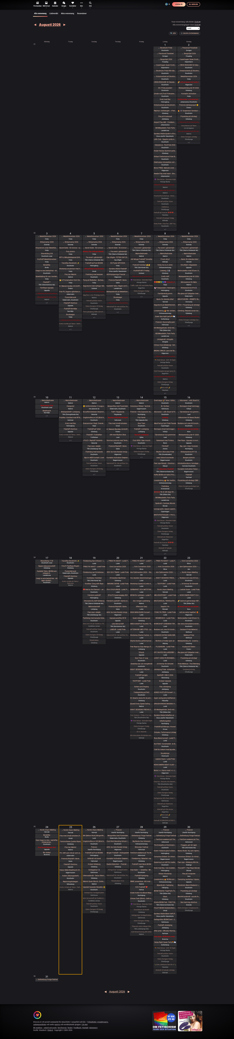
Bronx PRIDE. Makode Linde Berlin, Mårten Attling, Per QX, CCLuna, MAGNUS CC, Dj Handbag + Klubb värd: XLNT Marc (165, 168)
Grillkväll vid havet (94, 858)
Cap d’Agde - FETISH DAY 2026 (118, 257)
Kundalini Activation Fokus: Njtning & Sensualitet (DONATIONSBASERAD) (189, 469)
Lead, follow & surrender (165, 458)
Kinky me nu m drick (165, 265)
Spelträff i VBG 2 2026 (165, 675)
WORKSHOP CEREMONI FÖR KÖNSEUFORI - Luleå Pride (165, 624)
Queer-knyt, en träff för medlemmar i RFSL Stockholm (165, 862)
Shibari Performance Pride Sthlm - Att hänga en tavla (165, 156)
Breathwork (47, 411)
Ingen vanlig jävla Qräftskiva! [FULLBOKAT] (165, 698)
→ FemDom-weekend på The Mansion (165, 839)
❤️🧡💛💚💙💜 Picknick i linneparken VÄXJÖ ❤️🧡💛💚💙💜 (165, 282)
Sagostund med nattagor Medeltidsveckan (94, 286)
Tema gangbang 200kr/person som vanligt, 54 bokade (94, 312)
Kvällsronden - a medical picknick (189, 99)
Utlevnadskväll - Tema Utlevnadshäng (94, 876)
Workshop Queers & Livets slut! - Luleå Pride (141, 584)
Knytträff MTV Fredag (141, 271)
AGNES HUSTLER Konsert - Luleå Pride (165, 692)
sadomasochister (39, 1024)
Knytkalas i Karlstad (94, 578)
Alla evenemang (40, 13)
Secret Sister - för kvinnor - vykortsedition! (70, 248)
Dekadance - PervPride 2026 (165, 145)
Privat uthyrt (165, 259)
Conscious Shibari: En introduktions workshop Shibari (165, 857)
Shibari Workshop (165, 874)
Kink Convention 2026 (118, 567)
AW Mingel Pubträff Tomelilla (141, 259)
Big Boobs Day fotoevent (141, 841)
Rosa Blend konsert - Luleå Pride (165, 738)
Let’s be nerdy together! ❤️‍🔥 (188, 612)
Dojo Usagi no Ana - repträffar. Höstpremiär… (47, 841)
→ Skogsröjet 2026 (165, 59)
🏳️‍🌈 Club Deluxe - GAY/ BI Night (165, 360)
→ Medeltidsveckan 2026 (47, 236)
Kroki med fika (165, 99)
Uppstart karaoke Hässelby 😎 (94, 887)
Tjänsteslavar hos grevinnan (165, 435)
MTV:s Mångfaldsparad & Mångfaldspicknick (70, 257)
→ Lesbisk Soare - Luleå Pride (188, 589)
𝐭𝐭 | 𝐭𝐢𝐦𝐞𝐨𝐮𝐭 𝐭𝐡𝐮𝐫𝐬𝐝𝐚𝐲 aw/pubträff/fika (118, 429)
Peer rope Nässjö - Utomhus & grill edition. (165, 463)
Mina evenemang (67, 13)
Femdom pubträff (94, 595)
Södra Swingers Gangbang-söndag (189, 908)
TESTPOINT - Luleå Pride (141, 681)
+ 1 (165, 229)
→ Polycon (118, 830)
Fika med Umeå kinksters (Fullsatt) (70, 836)
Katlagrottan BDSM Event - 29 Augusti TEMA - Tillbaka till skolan (165, 919)
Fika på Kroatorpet (165, 116)
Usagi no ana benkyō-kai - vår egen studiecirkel (47, 271)
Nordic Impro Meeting (165, 589)
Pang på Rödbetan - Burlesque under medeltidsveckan (94, 280)
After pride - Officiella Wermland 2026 (165, 931)
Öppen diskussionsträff (46, 566)
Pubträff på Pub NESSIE (94, 263)
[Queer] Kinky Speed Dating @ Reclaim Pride (141, 704)
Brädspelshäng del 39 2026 (189, 88)
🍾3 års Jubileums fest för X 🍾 (165, 964)
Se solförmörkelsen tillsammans (94, 412)
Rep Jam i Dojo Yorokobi (189, 446)
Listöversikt (53, 13)
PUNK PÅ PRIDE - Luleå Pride (165, 612)
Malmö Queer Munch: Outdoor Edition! (94, 881)
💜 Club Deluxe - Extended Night (165, 179)
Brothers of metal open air (165, 641)
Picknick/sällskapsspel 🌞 (188, 105)
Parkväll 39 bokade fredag (165, 218)
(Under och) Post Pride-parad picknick (165, 94)
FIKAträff (165, 446)
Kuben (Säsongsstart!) (70, 876)
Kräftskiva (165, 207)
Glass (165, 897)
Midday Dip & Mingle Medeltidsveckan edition (94, 251)
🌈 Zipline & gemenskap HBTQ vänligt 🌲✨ (189, 601)
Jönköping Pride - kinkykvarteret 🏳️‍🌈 (165, 669)
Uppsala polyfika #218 (118, 618)
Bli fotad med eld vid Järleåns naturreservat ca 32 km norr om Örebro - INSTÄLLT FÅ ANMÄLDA (189, 429)
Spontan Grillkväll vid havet (118, 417)
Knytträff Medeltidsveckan (46, 259)
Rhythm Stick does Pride (165, 452)
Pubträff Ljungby (141, 675)
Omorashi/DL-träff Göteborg (94, 601)
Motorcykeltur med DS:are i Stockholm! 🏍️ (189, 271)
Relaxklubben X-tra (117, 881)
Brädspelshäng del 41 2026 (189, 435)
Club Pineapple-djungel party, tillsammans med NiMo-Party (165, 371)
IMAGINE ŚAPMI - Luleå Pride (117, 584)
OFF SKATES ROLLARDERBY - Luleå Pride (165, 652)
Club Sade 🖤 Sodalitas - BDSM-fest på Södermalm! (141, 870)
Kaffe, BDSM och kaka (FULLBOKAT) (165, 475)
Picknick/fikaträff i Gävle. (118, 280)
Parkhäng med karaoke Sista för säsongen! (94, 618)
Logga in (178, 4)
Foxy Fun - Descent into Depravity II (165, 781)
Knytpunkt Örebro (188, 647)
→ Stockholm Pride (165, 48)
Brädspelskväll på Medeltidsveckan (118, 292)
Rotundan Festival (141, 847)
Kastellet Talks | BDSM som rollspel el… (47, 572)
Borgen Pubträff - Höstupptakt (118, 853)
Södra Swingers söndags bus (189, 320)
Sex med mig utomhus (189, 902)
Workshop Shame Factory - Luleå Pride (141, 635)
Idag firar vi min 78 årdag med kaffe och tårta (94, 295)
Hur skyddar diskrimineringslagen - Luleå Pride (141, 578)
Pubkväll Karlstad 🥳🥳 (141, 265)
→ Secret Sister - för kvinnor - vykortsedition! (94, 248)
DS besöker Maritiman (118, 578)
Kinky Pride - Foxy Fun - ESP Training (165, 224)
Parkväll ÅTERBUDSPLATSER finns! (165, 820)
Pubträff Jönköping (165, 925)
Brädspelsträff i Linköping (70, 412)
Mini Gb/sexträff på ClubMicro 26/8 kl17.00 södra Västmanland (94, 898)
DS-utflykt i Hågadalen (189, 265)
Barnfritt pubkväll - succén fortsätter (189, 897)
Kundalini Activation (188, 94)
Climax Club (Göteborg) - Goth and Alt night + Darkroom (165, 345)
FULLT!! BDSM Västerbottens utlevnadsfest (165, 908)
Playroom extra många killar (141, 926)
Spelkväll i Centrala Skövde (165, 503)
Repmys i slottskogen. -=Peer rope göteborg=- (165, 111)
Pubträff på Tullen (94, 429)
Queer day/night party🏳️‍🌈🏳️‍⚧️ (165, 316)
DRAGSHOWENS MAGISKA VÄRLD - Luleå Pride (165, 704)
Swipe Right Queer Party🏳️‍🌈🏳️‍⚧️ (165, 942)
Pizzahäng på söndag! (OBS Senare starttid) (189, 480)
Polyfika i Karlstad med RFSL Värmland (70, 417)
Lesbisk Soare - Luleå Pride (165, 759)
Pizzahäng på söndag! (189, 116)
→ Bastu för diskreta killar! (188, 259)
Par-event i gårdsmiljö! (94, 257)
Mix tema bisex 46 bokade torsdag (141, 735)
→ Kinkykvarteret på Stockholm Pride (165, 76)
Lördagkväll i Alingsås (165, 339)
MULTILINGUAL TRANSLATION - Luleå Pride (165, 601)
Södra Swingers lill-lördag (94, 306)
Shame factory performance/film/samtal (141, 641)
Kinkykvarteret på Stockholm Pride (165, 105)
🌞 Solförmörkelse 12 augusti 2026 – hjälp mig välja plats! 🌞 (94, 406)
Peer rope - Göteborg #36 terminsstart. (189, 862)
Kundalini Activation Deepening (118, 458)
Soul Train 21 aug (141, 658)
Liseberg (165, 417)
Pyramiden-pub (70, 297)
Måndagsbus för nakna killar (46, 297)
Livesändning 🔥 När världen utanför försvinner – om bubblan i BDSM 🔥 (165, 311)
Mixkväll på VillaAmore (165, 537)
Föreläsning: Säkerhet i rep (141, 858)
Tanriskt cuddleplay (141, 435)
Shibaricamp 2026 (47, 242)
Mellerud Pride (189, 635)
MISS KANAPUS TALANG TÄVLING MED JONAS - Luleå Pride (141, 624)
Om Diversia (62, 1028)
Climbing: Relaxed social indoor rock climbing (189, 311)
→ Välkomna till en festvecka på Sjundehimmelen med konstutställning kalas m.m (189, 122)
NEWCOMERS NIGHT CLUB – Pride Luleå (165, 765)
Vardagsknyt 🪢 (94, 870)
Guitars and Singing (141, 687)
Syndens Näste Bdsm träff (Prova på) (165, 914)
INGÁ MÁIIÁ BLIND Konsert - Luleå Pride (141, 612)
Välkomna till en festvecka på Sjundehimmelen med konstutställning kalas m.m (165, 185)
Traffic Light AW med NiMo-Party (141, 285)
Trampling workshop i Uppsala (189, 879)
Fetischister (91, 1022)
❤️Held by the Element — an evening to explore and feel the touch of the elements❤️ (94, 589)
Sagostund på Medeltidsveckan (165, 305)
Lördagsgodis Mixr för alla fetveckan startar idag (165, 190)
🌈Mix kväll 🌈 (165, 388)
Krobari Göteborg (94, 864)
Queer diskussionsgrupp (141, 618)
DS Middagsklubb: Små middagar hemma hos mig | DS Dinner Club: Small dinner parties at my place (165, 328)
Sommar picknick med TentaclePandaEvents (118, 440)
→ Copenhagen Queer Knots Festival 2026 (165, 65)
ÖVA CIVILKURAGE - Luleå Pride (118, 589)
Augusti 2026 (50, 24)
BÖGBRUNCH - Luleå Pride (165, 618)
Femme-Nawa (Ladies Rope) (70, 841)
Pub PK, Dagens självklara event (70, 292)
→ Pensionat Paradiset (165, 53)
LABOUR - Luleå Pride (117, 629)
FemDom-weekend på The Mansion (141, 853)
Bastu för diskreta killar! (165, 299)
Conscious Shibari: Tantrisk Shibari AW (141, 406)
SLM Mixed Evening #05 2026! (141, 932)
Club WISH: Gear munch (141, 440)
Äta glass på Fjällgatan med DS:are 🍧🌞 (189, 293)
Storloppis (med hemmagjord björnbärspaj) (165, 429)
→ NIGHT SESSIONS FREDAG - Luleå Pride (165, 578)
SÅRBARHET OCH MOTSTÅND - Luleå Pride (141, 589)
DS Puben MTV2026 (117, 263)
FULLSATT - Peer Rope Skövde (189, 868)
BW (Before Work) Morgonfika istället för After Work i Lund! (94, 836)
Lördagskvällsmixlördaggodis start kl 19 (165, 376)
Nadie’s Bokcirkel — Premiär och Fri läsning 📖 (118, 864)
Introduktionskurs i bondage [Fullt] (189, 463)
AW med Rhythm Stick (118, 435)
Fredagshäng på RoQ (141, 692)
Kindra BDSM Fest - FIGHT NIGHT (165, 902)
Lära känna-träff (118, 624)
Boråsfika (46, 265)
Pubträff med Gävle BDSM (141, 864)
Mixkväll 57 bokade (165, 548)
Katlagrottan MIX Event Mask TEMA (165, 798)
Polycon (94, 847)
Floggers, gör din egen (189, 845)
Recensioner (82, 13)
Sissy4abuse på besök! (141, 910)
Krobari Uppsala (165, 681)
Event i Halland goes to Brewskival (165, 851)
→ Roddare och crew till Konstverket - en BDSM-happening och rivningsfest (189, 578)
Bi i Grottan (165, 406)
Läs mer (85, 1024)
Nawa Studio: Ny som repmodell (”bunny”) (189, 851)
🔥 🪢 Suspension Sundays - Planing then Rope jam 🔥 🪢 (189, 111)
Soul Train (141, 423)
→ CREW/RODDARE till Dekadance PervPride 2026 (189, 65)
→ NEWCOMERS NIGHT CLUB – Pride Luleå (189, 595)
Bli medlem (193, 4)
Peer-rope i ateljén (94, 446)
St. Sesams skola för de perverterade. (141, 698)
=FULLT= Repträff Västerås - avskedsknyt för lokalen (94, 440)
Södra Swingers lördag (165, 382)
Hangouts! (70, 406)
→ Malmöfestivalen (165, 253)
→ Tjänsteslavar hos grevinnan (189, 412)
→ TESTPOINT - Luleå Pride (165, 584)
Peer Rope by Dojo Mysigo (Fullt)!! (141, 647)
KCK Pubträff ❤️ (141, 887)
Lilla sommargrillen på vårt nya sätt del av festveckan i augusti (189, 131)
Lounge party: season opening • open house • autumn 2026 (165, 509)
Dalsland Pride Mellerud (188, 629)
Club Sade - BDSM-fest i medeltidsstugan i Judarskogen (165, 936)
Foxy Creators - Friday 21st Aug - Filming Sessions (141, 715)
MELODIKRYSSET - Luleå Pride (165, 595)
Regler (70, 1028)
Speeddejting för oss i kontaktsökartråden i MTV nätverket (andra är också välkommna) (47, 276)
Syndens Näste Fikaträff (118, 269)
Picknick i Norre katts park (165, 322)
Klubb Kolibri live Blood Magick (141, 893)
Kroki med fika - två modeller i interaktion (165, 868)
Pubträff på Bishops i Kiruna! (165, 727)
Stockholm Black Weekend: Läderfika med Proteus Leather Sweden (189, 885)
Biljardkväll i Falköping (165, 885)
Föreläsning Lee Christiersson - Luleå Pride (94, 572)
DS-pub (141, 652)
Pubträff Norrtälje (70, 309)
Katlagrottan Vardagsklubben (94, 893)
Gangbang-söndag (189, 669)
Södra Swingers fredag (141, 291)
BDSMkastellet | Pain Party (165, 128)
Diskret (50, 1030)
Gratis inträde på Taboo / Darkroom (70, 324)
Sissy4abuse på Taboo (188, 126)
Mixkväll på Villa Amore (165, 809)
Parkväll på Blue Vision (165, 201)
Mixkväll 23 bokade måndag (165, 970)
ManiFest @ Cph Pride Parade (165, 423)
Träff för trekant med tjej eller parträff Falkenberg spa (165, 749)
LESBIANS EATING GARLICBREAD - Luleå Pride (165, 635)
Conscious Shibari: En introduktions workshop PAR (189, 857)
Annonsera (93, 1028)
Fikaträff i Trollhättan (94, 435)
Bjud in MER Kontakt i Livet (94, 458)
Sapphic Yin (165, 607)
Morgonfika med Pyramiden (118, 406)
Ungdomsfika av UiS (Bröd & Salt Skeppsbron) (94, 417)
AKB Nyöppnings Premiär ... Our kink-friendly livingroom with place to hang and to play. (118, 274)
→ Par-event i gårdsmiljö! (118, 251)
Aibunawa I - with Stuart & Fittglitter (165, 412)
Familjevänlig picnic (165, 293)
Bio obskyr (47, 852)
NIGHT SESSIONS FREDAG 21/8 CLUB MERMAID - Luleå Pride (141, 710)
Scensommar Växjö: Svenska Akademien (94, 423)
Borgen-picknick (189, 458)
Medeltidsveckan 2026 (189, 76)
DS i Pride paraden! (165, 88)
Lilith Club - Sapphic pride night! (165, 139)
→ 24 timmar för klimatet (189, 584)
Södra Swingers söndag (189, 137)
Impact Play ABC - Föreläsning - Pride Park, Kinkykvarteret (165, 122)
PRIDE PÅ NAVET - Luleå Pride (94, 567)
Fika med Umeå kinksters (118, 423)
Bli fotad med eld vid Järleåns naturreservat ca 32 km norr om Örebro (189, 607)
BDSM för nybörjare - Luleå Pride (141, 595)
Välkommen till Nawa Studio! (188, 417)
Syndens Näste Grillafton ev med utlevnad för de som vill (165, 715)
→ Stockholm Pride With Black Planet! (165, 71)
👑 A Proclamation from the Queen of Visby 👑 (70, 280)
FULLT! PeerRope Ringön (70, 566)
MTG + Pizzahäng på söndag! (189, 305)
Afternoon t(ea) (141, 607)
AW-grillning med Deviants (94, 269)
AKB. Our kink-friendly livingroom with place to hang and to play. (118, 452)
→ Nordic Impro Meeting (189, 572)
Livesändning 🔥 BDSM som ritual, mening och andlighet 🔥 (165, 879)
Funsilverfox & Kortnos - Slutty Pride (165, 196)
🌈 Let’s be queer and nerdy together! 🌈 (189, 82)
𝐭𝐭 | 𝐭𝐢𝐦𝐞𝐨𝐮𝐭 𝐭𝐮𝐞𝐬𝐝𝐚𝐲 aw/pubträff (70, 286)
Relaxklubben (94, 640)
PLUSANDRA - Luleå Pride (165, 647)
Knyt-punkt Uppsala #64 (47, 847)
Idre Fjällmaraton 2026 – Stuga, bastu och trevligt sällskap (141, 572)
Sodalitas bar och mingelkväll (141, 664)
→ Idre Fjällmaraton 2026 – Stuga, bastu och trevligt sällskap (165, 572)
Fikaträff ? (47, 282)
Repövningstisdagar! (70, 881)
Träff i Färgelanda (117, 412)
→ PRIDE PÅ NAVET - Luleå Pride (118, 561)
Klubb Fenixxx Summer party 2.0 (165, 151)
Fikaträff (189, 475)
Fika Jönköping (165, 687)
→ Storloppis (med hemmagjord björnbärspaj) (189, 406)
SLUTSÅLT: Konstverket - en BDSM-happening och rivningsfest (165, 744)
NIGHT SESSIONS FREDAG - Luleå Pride (141, 669)
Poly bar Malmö (70, 274)
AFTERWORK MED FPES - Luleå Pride (141, 629)
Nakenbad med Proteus (165, 440)
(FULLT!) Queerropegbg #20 (118, 595)
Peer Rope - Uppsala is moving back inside (189, 440)
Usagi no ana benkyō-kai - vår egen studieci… (47, 579)
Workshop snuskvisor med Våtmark (70, 269)
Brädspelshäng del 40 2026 (189, 276)
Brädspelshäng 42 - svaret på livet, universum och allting (189, 641)
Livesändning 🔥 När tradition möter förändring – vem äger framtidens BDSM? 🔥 (165, 480)
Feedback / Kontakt (81, 1028)
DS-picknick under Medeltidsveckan (47, 248)
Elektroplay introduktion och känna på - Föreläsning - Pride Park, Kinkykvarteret (165, 162)
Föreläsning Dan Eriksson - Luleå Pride (94, 561)
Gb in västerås (141, 732)
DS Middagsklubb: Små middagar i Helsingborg (165, 710)
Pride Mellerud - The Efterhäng (189, 664)
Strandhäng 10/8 (46, 406)
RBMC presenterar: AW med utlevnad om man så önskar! (141, 881)
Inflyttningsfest (165, 721)
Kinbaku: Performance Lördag (165, 732)
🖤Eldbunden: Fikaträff (165, 469)
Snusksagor (70, 314)
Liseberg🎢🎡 (165, 271)
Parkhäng (165, 486)
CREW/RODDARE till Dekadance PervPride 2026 (165, 82)
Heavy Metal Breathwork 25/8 (70, 870)
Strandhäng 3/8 (47, 253)
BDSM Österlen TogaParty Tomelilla (165, 891)
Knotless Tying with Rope (94, 584)
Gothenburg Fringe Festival (141, 836)
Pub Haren (141, 417)
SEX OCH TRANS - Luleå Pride (118, 572)
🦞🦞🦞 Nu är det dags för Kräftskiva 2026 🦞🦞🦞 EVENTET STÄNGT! (165, 492)
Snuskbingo (165, 753)
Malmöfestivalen (141, 253)
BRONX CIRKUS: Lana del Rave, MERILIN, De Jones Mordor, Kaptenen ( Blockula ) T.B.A (165, 351)
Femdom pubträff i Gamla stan (118, 601)
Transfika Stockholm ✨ (70, 263)
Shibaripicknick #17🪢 (189, 452)
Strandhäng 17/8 (46, 561)
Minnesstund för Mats (189, 282)
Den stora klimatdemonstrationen (189, 624)
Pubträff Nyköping (141, 876)
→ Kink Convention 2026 (141, 567)
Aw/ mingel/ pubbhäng (141, 601)
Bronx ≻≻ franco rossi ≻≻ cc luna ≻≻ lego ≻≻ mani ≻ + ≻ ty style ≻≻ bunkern (165, 770)
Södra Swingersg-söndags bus (189, 486)
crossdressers (102, 1022)
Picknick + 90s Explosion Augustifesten (141, 412)
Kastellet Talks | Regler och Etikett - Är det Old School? (118, 286)
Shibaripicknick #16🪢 (189, 288)
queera (57, 1024)
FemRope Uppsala (46, 288)
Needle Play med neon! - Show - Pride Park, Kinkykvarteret (165, 174)
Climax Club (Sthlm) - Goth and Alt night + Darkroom (141, 898)
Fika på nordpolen (188, 874)
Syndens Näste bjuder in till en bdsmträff (165, 134)
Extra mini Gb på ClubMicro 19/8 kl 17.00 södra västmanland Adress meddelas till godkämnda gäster (94, 624)
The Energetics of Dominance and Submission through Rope (165, 845)
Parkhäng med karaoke (94, 274)
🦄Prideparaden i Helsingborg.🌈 (165, 288)
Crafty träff (165, 276)
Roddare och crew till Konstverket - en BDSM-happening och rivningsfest (189, 423)
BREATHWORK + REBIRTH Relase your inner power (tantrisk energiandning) (189, 299)
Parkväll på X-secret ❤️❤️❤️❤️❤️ (165, 212)
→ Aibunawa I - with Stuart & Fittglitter (189, 400)
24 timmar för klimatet (165, 664)
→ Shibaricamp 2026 (70, 242)
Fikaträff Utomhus (70, 303)
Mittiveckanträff (94, 607)
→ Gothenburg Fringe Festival (165, 836)
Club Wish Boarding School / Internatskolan (118, 841)
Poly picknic (70, 251)
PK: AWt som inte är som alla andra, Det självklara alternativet (70, 853)
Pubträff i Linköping (141, 429)
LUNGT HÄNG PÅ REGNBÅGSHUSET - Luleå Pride (165, 658)
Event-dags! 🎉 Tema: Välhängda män (165, 400)
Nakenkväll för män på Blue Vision (118, 306)
